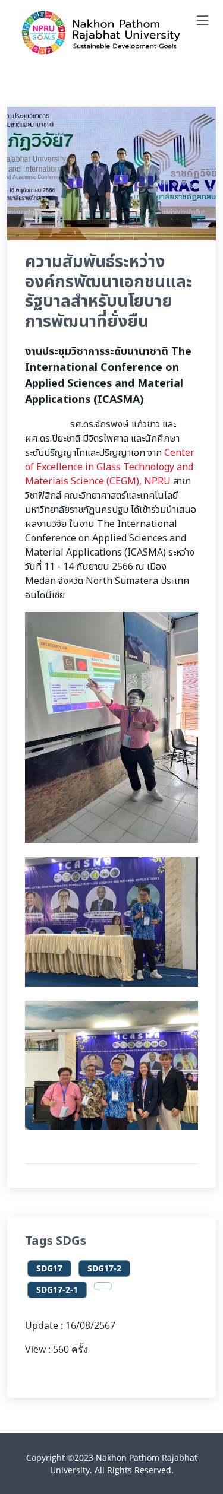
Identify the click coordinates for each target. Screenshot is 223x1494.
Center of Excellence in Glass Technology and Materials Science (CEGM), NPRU (109, 467)
